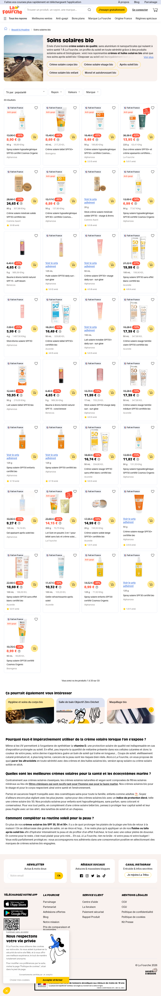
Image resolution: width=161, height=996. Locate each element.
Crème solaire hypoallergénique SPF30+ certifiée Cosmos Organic (61, 215)
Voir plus (148, 57)
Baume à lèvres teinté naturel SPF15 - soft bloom (21, 279)
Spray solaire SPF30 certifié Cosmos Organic (20, 663)
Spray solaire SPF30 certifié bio (138, 595)
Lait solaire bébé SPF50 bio (20, 405)
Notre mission (51, 922)
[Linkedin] (98, 876)
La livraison (89, 907)
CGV (124, 902)
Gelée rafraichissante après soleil (59, 599)
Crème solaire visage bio (98, 64)
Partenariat (49, 907)
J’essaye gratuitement (112, 10)
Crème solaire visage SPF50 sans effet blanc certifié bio (98, 471)
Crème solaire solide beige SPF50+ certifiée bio (97, 535)
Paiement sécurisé (93, 912)
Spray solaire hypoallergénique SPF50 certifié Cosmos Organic (22, 151)
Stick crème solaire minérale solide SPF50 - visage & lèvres (99, 214)
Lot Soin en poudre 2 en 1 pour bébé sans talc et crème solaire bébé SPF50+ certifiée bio (60, 535)
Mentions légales (135, 894)
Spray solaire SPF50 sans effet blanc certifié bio (138, 279)
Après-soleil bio (129, 64)
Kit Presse (127, 922)
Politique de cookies (133, 917)
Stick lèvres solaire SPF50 (19, 341)
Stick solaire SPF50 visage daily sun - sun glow (99, 407)
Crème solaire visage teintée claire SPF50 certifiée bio (137, 343)
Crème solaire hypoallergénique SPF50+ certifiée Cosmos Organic (100, 151)
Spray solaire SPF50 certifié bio (60, 468)
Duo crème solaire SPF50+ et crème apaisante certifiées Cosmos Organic (137, 151)
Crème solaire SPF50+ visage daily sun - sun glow (98, 278)
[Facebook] (81, 876)
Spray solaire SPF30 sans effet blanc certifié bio (22, 599)
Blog (136, 2)
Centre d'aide (90, 902)
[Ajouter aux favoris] (36, 108)
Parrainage (150, 2)
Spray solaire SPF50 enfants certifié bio (21, 470)
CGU (124, 907)
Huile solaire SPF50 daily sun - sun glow (60, 278)
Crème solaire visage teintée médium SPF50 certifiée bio (137, 407)
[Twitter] (93, 876)
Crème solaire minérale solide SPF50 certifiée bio (21, 215)
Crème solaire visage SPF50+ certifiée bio (137, 534)
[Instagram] (87, 876)
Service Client (92, 894)
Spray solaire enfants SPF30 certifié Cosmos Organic (98, 599)
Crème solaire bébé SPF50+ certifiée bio (59, 343)
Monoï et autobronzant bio (100, 73)
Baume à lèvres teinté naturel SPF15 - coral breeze (60, 407)
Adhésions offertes (54, 912)
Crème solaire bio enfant (64, 73)
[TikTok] (104, 876)
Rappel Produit (91, 917)
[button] (151, 709)
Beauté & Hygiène (20, 30)
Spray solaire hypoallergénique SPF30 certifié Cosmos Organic (138, 215)
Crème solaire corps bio (64, 64)
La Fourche (51, 894)
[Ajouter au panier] (34, 136)
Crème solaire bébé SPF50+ (59, 149)
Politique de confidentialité (137, 912)
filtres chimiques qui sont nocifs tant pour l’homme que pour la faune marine (73, 784)
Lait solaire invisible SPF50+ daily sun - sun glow (98, 342)
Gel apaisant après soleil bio (20, 533)
